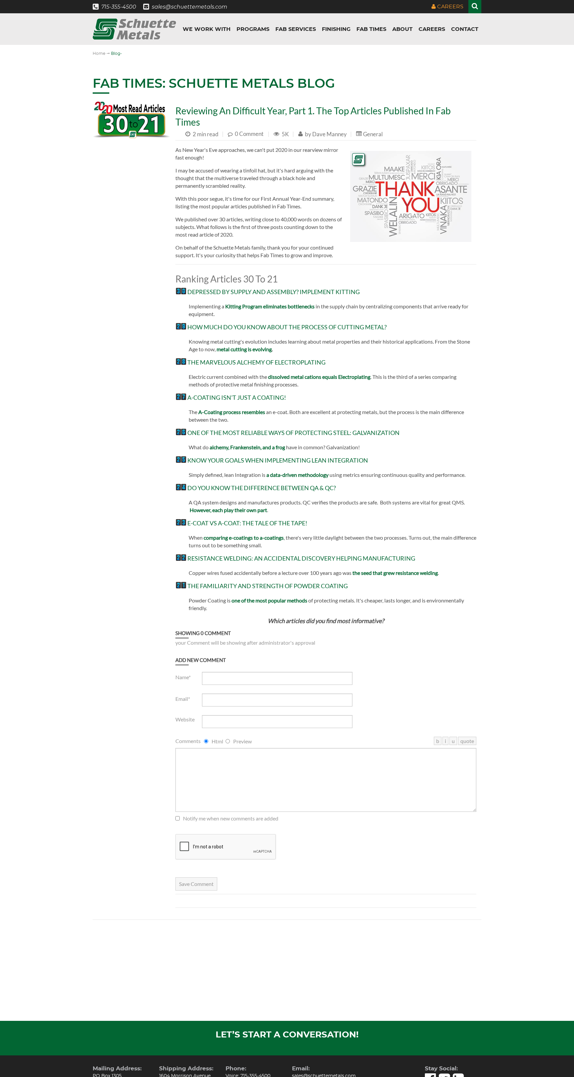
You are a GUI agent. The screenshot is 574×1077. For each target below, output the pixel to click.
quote (467, 741)
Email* (182, 699)
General (373, 133)
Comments (188, 741)
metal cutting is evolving (244, 349)
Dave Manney (329, 133)
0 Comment (249, 133)
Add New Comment (200, 660)
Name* (183, 677)
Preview (242, 741)
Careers (449, 6)
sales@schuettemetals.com (189, 7)
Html (217, 741)
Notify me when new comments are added (230, 818)
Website (185, 719)
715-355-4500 (118, 7)
